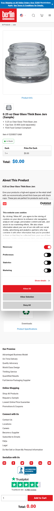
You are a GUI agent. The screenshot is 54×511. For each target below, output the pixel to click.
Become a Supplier (11, 432)
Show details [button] (40, 281)
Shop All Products (10, 393)
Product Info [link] (27, 98)
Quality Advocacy (10, 363)
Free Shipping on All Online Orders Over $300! (20, 3)
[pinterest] (32, 463)
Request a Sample (11, 398)
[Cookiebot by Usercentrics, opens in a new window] (40, 203)
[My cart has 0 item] (41, 15)
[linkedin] (40, 463)
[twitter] (22, 463)
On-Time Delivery (10, 359)
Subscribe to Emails (11, 437)
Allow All (27, 289)
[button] (34, 15)
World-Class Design (11, 367)
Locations (7, 424)
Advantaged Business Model (15, 354)
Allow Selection (27, 297)
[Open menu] (49, 15)
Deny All (27, 305)
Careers (6, 428)
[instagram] (5, 463)
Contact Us (7, 420)
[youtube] (49, 463)
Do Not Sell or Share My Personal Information (23, 449)
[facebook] (14, 463)
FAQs (5, 441)
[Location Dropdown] (23, 15)
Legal (5, 445)
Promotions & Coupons (13, 406)
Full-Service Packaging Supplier (16, 380)
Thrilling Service (10, 372)
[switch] (47, 255)
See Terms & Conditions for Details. (29, 5)
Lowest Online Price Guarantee (16, 402)
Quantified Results (11, 376)
